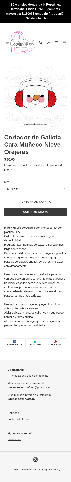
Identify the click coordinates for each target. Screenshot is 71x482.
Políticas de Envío (18, 419)
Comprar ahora (35, 212)
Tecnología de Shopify (48, 469)
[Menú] (65, 42)
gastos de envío (18, 165)
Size (6, 182)
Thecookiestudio (28, 469)
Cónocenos (14, 438)
